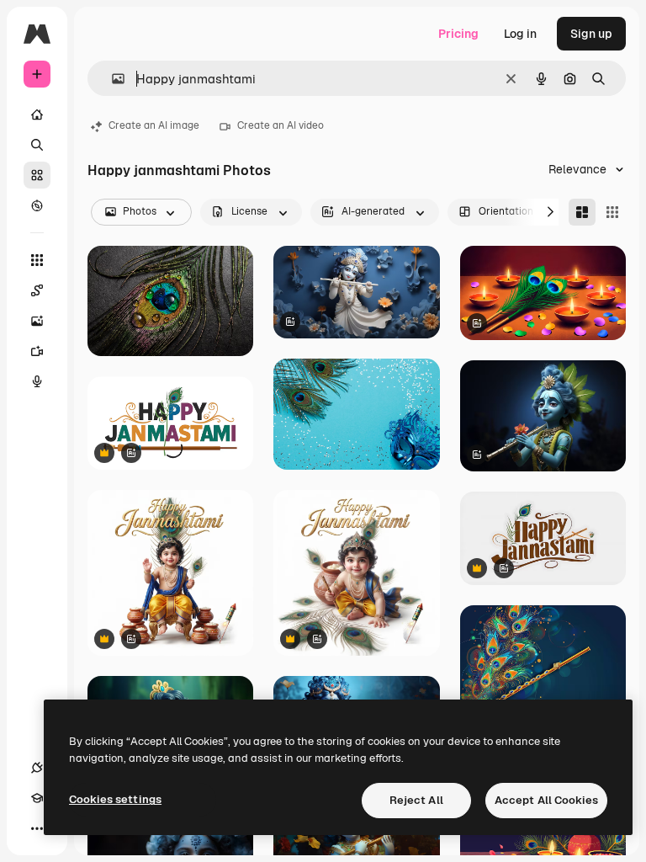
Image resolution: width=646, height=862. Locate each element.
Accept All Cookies (546, 800)
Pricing (458, 33)
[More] (37, 828)
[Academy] (37, 798)
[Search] (37, 144)
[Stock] (37, 175)
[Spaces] (37, 290)
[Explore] (37, 205)
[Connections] (37, 767)
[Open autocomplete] (111, 78)
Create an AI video (280, 125)
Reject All (416, 800)
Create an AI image (154, 125)
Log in (520, 33)
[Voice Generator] (37, 381)
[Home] (37, 114)
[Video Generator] (37, 351)
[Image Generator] (37, 320)
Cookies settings (115, 799)
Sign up (591, 33)
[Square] (612, 212)
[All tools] (37, 260)
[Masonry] (582, 212)
